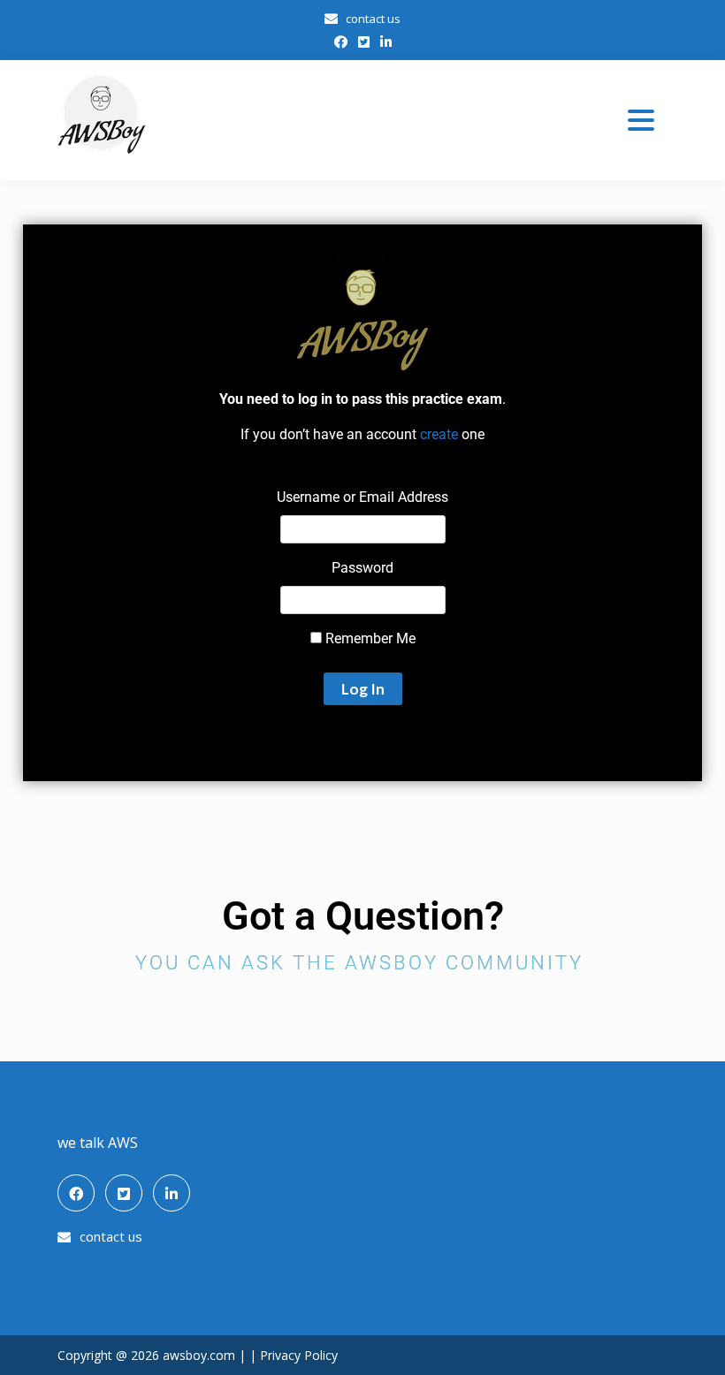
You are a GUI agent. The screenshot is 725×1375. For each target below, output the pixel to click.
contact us (373, 19)
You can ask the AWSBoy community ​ (363, 963)
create (439, 434)
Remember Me (369, 638)
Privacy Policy (299, 1355)
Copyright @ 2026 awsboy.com (148, 1355)
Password (362, 567)
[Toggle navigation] (641, 120)
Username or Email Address (362, 497)
